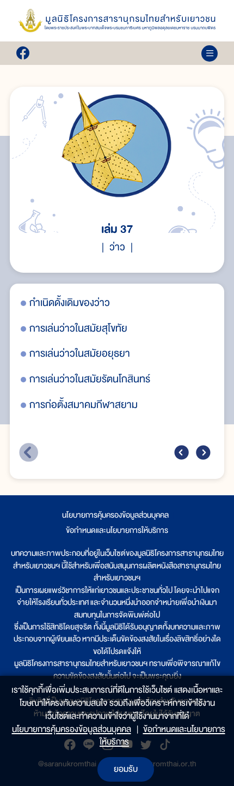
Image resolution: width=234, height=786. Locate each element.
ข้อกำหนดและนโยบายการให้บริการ (117, 530)
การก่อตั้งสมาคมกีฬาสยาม (83, 405)
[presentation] (181, 452)
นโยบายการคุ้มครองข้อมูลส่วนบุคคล (115, 515)
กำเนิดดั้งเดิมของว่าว (69, 303)
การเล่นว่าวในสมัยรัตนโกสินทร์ (89, 379)
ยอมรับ (126, 769)
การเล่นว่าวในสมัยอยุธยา (79, 353)
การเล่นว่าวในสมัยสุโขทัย (78, 328)
